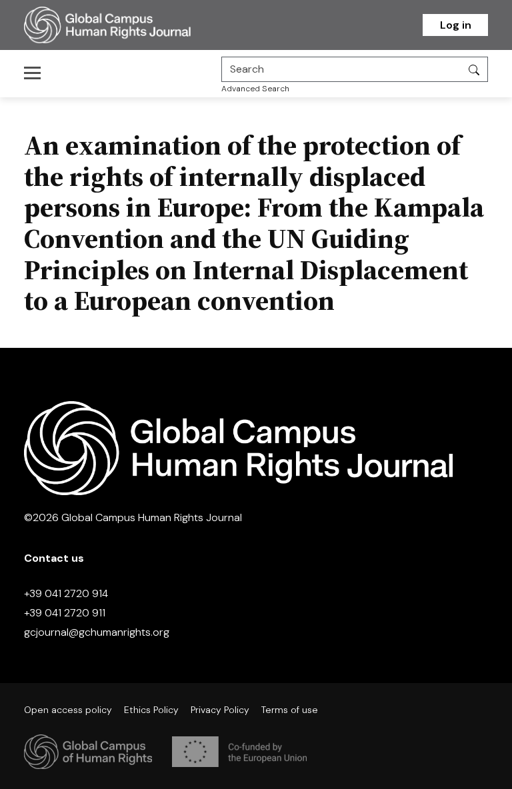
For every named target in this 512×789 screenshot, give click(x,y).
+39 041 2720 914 (66, 593)
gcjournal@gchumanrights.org (96, 632)
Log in (455, 25)
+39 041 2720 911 (64, 613)
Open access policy (68, 710)
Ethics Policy (151, 710)
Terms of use (289, 710)
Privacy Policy (220, 710)
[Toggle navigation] (36, 72)
